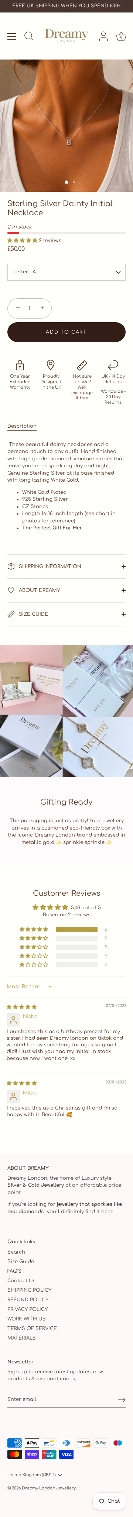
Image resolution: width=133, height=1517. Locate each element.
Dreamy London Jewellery (49, 1488)
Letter (20, 272)
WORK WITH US (26, 1319)
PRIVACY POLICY (27, 1309)
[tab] (25, 426)
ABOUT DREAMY (38, 590)
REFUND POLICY (27, 1299)
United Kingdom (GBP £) (31, 1475)
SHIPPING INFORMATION (49, 566)
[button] (23, 240)
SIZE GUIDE (32, 614)
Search (16, 1252)
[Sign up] (122, 1399)
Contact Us (21, 1280)
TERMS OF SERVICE (32, 1328)
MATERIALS (21, 1338)
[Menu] (12, 36)
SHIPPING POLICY (29, 1290)
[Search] (29, 37)
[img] (22, 1007)
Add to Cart (66, 332)
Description (22, 426)
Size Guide (20, 1261)
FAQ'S (14, 1271)
